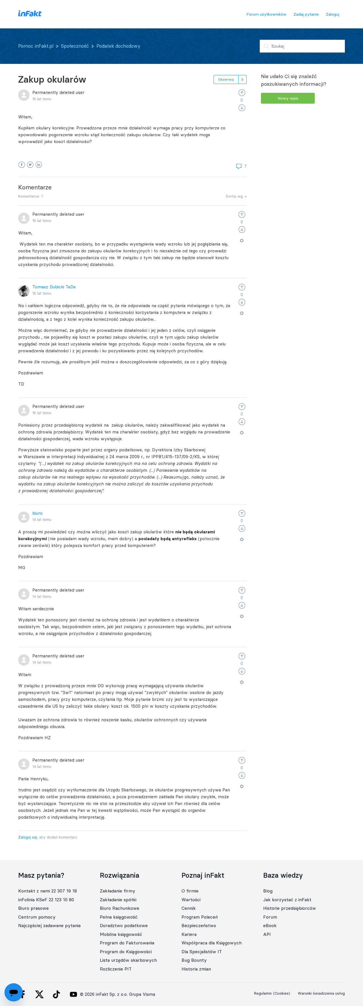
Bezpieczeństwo (199, 925)
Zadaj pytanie (306, 14)
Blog (268, 891)
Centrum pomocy (37, 917)
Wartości (191, 899)
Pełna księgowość (119, 917)
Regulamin (263, 993)
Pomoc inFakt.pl (35, 46)
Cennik (189, 908)
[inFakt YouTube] (73, 994)
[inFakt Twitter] (39, 994)
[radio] (242, 92)
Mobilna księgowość (121, 934)
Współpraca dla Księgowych (212, 943)
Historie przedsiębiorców (289, 908)
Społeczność (75, 46)
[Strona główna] (30, 15)
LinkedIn (38, 164)
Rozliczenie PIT (116, 969)
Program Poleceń (200, 917)
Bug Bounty (194, 960)
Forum (270, 917)
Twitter (30, 164)
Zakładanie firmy (117, 891)
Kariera (189, 934)
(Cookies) (281, 993)
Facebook (21, 164)
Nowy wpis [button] (288, 98)
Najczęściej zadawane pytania (49, 925)
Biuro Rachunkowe (119, 908)
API (267, 934)
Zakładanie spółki (118, 899)
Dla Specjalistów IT (202, 951)
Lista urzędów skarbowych (128, 960)
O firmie (190, 891)
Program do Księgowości (126, 951)
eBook (270, 925)
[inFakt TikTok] (56, 994)
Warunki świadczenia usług (321, 993)
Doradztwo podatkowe (124, 925)
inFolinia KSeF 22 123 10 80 (46, 899)
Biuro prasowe (33, 908)
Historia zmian (196, 969)
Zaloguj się (27, 837)
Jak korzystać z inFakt (287, 899)
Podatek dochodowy (118, 46)
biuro (37, 513)
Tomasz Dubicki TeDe (54, 287)
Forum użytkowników (266, 14)
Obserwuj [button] (226, 79)
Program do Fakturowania (127, 943)
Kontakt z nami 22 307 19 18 (47, 891)
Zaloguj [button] (332, 14)
